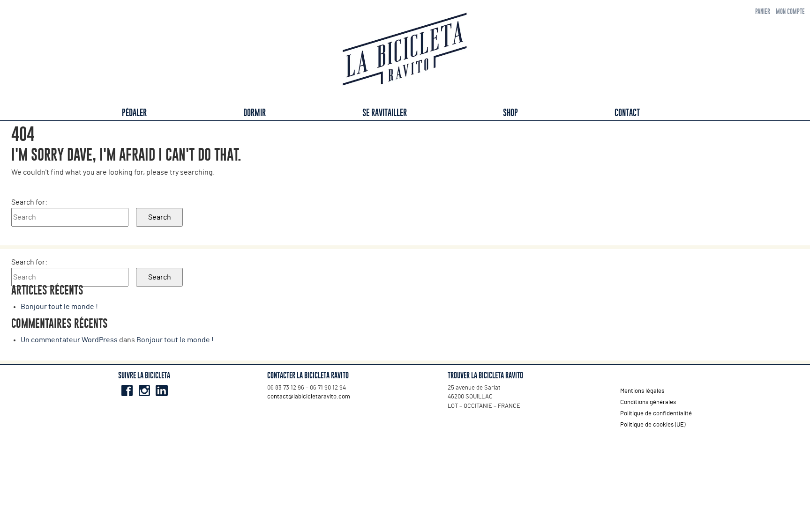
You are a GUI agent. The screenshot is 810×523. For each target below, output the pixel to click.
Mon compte (790, 11)
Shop (510, 113)
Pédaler (134, 113)
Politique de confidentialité (656, 414)
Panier (762, 11)
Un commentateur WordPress (69, 340)
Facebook (126, 390)
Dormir (254, 113)
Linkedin (161, 390)
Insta (144, 390)
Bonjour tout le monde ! (59, 306)
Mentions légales (642, 391)
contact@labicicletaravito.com (308, 397)
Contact (627, 113)
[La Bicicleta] (405, 50)
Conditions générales (648, 402)
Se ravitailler (384, 113)
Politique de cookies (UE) (652, 425)
